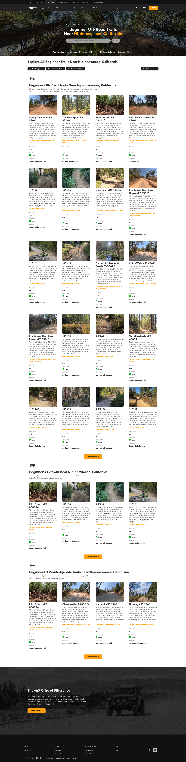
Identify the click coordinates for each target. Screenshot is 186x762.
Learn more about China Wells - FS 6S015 (142, 275)
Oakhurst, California (125, 52)
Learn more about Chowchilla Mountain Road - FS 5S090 (109, 275)
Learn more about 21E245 (76, 275)
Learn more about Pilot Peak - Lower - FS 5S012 (142, 129)
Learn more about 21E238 (43, 202)
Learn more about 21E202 (43, 275)
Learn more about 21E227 (142, 418)
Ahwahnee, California (107, 52)
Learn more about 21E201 (109, 348)
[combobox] (90, 41)
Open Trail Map (36, 711)
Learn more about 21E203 (76, 348)
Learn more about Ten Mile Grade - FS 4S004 (142, 348)
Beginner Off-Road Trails (74, 25)
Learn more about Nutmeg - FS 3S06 (142, 616)
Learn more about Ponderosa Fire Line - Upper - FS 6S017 (142, 202)
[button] (36, 68)
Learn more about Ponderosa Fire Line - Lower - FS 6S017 (43, 348)
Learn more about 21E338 (76, 418)
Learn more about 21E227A (109, 418)
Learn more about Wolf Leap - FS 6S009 (109, 202)
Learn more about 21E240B (43, 418)
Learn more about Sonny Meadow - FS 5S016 (43, 129)
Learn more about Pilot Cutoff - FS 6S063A (109, 129)
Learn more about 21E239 (76, 202)
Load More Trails (93, 457)
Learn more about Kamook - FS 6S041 (109, 616)
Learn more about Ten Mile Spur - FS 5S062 (76, 129)
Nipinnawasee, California (87, 52)
